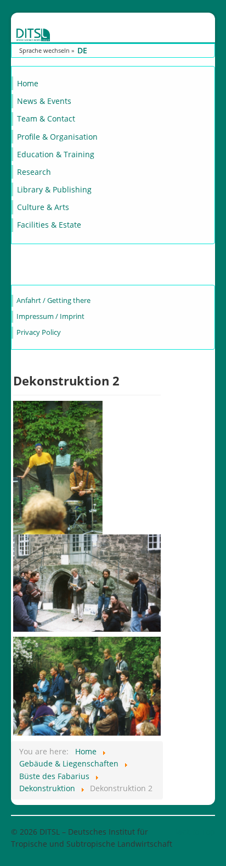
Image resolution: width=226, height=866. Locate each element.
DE (82, 50)
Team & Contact (46, 118)
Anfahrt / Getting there (53, 300)
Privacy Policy (38, 332)
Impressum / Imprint (50, 316)
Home (27, 83)
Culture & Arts (43, 207)
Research (34, 172)
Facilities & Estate (49, 224)
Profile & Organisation (57, 136)
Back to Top (194, 831)
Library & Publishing (54, 189)
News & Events (44, 101)
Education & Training (55, 154)
